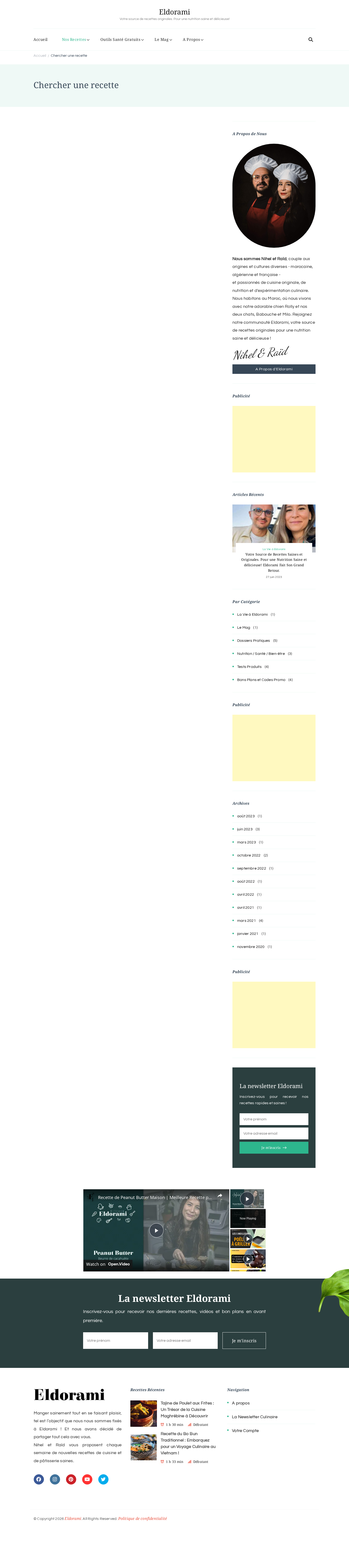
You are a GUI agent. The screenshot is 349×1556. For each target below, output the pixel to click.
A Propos (191, 39)
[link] (91, 1197)
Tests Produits (249, 667)
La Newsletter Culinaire (255, 1417)
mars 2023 (246, 842)
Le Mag (162, 39)
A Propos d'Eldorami (274, 369)
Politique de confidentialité (142, 1518)
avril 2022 (245, 894)
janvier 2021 (247, 934)
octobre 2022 (248, 855)
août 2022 (246, 881)
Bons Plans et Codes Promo (261, 680)
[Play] (248, 1238)
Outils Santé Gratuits (120, 39)
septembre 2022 (251, 868)
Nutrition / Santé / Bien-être (261, 654)
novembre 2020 (251, 947)
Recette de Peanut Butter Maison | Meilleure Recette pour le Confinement (155, 1197)
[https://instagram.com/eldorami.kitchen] (55, 1479)
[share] (220, 1195)
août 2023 (246, 816)
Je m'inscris (270, 1147)
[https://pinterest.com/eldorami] (71, 1479)
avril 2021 (245, 907)
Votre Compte (245, 1430)
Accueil (40, 39)
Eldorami (174, 12)
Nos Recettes (74, 39)
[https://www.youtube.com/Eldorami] (87, 1479)
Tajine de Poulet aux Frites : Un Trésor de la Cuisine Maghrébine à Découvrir (187, 1409)
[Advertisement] (274, 439)
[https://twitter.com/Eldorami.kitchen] (103, 1479)
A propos (241, 1403)
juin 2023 (245, 829)
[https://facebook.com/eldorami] (39, 1479)
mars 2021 (246, 921)
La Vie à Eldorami (274, 549)
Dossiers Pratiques (253, 640)
